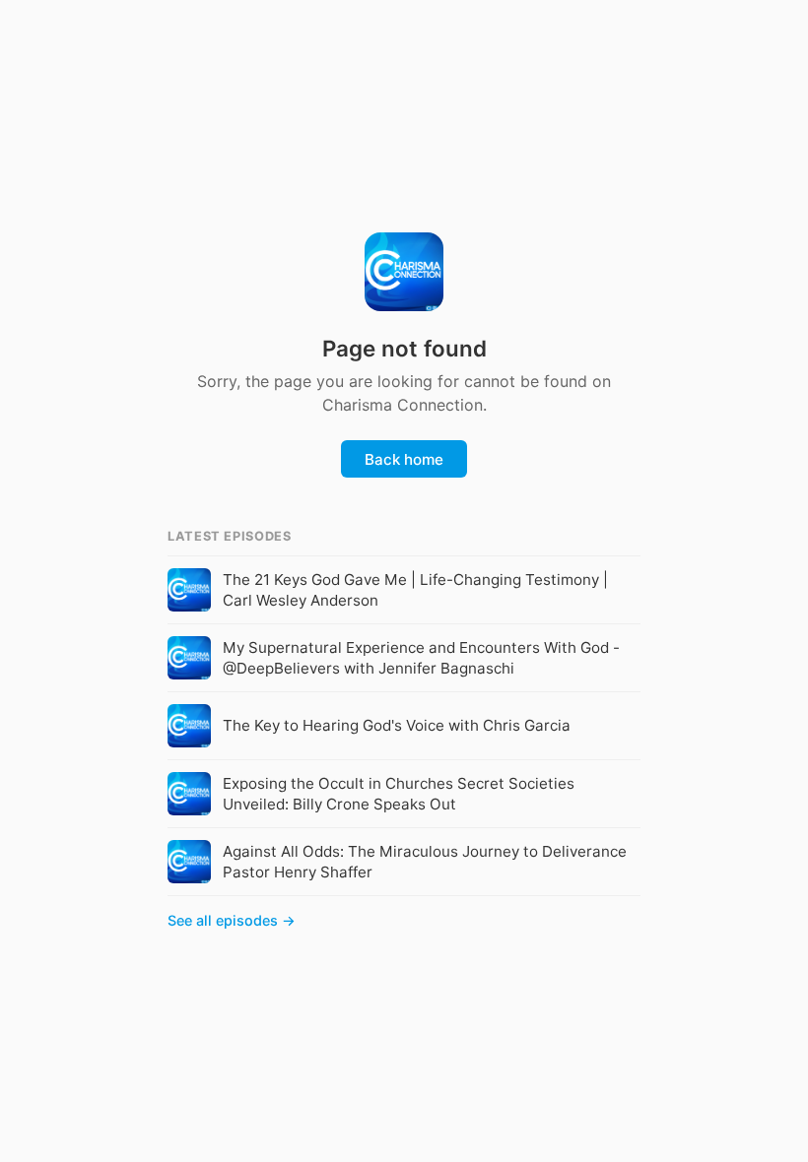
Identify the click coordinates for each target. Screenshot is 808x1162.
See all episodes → (232, 920)
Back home (404, 459)
